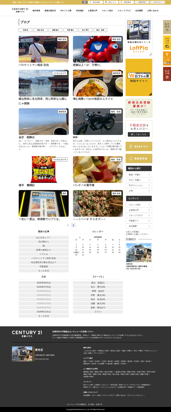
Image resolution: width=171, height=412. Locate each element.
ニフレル (43, 254)
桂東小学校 (125, 374)
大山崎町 (101, 364)
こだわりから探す (89, 351)
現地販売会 (146, 385)
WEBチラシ (87, 387)
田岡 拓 (25, 30)
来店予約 (142, 2)
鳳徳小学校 (107, 374)
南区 (85, 361)
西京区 (130, 361)
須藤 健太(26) (98, 303)
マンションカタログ (109, 387)
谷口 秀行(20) (98, 287)
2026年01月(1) (44, 312)
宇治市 (123, 364)
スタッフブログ (124, 10)
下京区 (90, 361)
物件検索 (36, 10)
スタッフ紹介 (107, 10)
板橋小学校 (87, 374)
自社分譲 (114, 385)
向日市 (94, 364)
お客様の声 (92, 10)
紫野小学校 (97, 374)
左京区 (148, 361)
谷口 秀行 (85, 30)
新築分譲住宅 (50, 10)
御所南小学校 (88, 372)
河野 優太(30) (98, 295)
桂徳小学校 (135, 374)
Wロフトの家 (65, 10)
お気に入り (112, 2)
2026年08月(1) (44, 283)
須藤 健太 (55, 30)
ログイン (157, 2)
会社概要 (139, 10)
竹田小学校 (151, 372)
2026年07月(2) (44, 287)
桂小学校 (116, 374)
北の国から (43, 242)
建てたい (97, 387)
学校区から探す (103, 351)
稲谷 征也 (40, 30)
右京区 (136, 361)
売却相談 (79, 10)
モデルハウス (135, 385)
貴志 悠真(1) (97, 283)
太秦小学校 (141, 372)
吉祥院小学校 (88, 377)
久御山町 (109, 364)
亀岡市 (116, 364)
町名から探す (116, 351)
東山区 (110, 361)
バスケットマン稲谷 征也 (44, 258)
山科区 (116, 361)
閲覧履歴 (127, 2)
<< (80, 237)
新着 (90, 353)
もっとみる (43, 270)
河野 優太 (70, 30)
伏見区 (123, 361)
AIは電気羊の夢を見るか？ (44, 262)
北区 (142, 361)
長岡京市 (86, 364)
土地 (131, 191)
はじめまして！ (43, 237)
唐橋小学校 (144, 374)
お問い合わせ (153, 10)
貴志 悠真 (100, 30)
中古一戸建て (135, 180)
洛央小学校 (108, 372)
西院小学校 (131, 372)
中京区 (97, 361)
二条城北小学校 (119, 372)
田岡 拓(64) (98, 291)
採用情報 (140, 387)
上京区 (103, 361)
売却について (124, 385)
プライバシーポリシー (135, 395)
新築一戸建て (135, 175)
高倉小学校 (99, 372)
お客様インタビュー (102, 385)
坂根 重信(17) (98, 307)
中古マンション (136, 185)
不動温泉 (43, 266)
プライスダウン (98, 353)
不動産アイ (134, 221)
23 (76, 252)
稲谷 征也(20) (98, 299)
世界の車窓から (43, 250)
